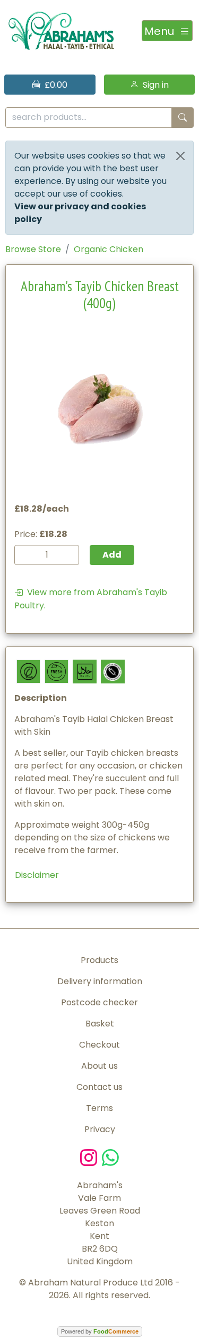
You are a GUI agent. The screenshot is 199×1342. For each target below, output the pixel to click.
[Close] (180, 156)
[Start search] (182, 117)
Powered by (100, 1331)
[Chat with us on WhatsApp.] (110, 1157)
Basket (99, 1023)
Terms (99, 1108)
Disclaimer (37, 875)
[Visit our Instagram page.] (91, 1157)
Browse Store (33, 249)
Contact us (99, 1087)
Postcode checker (99, 1002)
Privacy (99, 1129)
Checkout (99, 1045)
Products (99, 960)
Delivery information (99, 981)
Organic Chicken (108, 249)
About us (99, 1066)
